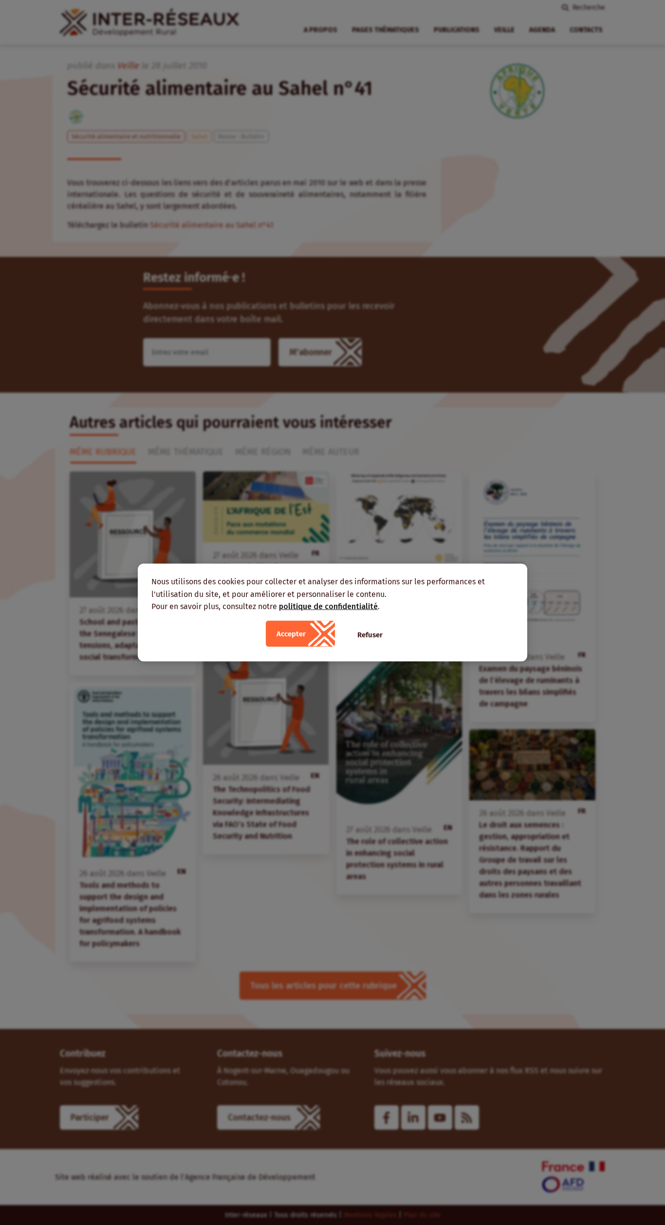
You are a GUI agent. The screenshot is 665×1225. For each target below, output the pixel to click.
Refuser (370, 634)
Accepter (291, 633)
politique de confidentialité (328, 606)
